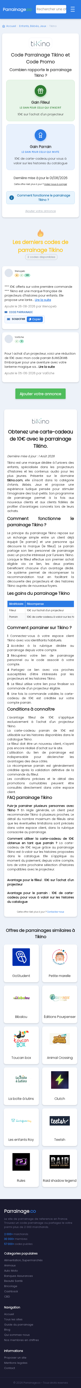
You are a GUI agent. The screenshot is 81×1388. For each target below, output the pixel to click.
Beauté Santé (13, 1281)
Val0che (19, 337)
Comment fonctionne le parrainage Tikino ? (40, 197)
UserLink (9, 273)
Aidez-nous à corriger (55, 184)
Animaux (10, 1265)
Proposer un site (15, 1358)
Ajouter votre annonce (40, 211)
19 (21, 341)
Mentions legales (15, 1363)
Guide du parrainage (18, 1325)
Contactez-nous (55, 911)
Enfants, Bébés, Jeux (32, 26)
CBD (7, 1297)
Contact (9, 1368)
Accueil (11, 26)
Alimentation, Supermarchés (23, 1260)
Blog (7, 1330)
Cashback (11, 1291)
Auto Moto (11, 1271)
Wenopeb (20, 271)
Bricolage (10, 1286)
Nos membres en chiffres (21, 1340)
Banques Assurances (18, 1276)
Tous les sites (13, 1319)
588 (27, 275)
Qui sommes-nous (17, 1335)
